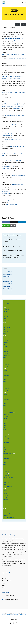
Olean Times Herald (16, 150)
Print (18, 24)
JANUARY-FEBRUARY (8, 412)
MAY (4, 359)
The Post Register (6, 193)
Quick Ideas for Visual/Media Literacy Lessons (12, 139)
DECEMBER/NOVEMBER (8, 510)
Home (3, 576)
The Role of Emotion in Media (8, 179)
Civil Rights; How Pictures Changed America (14, 115)
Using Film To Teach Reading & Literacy (10, 40)
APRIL (4, 361)
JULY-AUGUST (6, 327)
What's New (14, 10)
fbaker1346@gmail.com (11, 599)
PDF (24, 24)
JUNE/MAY (5, 515)
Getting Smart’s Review (7, 135)
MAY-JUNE (5, 329)
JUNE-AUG (5, 342)
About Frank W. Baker (6, 580)
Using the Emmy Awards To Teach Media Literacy (13, 96)
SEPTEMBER (6, 326)
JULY (4, 379)
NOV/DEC (5, 351)
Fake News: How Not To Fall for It (14, 78)
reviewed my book (16, 108)
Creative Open (14, 619)
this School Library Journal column (17, 175)
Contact (3, 583)
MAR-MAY (5, 344)
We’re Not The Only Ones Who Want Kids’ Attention (13, 54)
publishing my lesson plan (17, 184)
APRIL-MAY (5, 482)
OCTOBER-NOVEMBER (8, 456)
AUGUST (5, 314)
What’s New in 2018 (7, 283)
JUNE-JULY (5, 445)
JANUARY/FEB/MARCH (8, 517)
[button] (25, 2)
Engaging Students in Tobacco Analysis (10, 103)
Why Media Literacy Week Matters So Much (16, 58)
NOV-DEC (5, 337)
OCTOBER (5, 338)
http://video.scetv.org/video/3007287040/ (14, 38)
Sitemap (3, 585)
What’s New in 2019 (7, 281)
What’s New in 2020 (7, 279)
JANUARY (5, 348)
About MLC (4, 578)
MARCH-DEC (6, 303)
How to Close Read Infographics (9, 133)
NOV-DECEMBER (7, 324)
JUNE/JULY (5, 499)
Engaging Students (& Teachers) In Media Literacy (13, 160)
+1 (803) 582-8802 (9, 595)
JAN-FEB (5, 305)
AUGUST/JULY (6, 513)
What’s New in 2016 (7, 288)
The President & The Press (8, 166)
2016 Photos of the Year (11, 204)
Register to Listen (5, 168)
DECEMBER (6, 309)
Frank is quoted (5, 200)
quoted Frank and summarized (15, 197)
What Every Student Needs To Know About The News (13, 92)
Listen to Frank (5, 186)
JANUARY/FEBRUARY (8, 486)
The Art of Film (5, 191)
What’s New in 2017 (7, 286)
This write (14, 124)
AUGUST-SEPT (6, 479)
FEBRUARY (6, 346)
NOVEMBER (6, 311)
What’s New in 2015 (7, 291)
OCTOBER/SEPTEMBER (8, 511)
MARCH (5, 362)
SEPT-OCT (5, 313)
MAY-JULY (5, 316)
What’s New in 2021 (7, 276)
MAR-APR (5, 318)
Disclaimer (4, 587)
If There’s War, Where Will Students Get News (12, 68)
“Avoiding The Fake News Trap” (17, 146)
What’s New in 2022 (7, 274)
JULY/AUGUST (6, 355)
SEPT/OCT (5, 353)
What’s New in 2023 (7, 271)
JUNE (4, 357)
